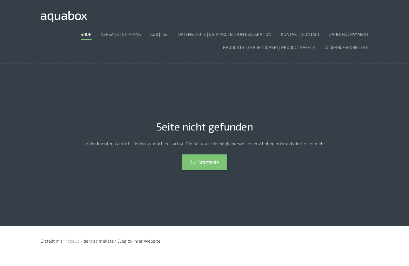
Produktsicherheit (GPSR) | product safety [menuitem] (269, 47)
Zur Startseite (204, 162)
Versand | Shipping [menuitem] (121, 34)
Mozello (71, 240)
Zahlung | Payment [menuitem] (349, 34)
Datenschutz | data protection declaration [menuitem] (224, 34)
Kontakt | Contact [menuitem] (300, 34)
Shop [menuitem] (86, 34)
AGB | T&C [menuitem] (159, 34)
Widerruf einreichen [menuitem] (346, 47)
